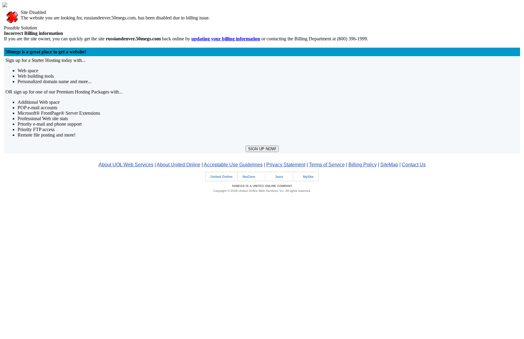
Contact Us (414, 164)
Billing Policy (362, 164)
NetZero (249, 176)
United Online (221, 176)
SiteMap (389, 164)
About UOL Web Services (126, 164)
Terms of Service (327, 164)
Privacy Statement (285, 164)
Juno (279, 176)
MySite (308, 176)
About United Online (178, 164)
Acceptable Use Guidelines (233, 164)
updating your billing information (225, 38)
